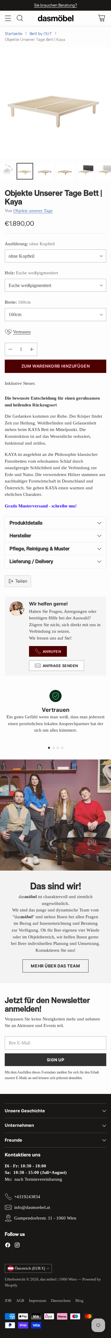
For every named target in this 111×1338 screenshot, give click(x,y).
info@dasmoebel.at (32, 1207)
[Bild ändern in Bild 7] (65, 171)
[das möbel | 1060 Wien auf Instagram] (17, 1246)
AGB (20, 1300)
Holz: (31, 272)
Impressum (37, 1300)
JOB (8, 1300)
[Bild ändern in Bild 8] (85, 171)
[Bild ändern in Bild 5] (25, 171)
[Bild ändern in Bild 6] (45, 171)
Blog (79, 1300)
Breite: (18, 302)
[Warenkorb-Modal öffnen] (101, 18)
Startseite (13, 33)
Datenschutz (61, 1300)
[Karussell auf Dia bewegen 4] (62, 748)
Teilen (21, 581)
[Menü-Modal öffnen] (8, 18)
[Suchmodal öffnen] (20, 18)
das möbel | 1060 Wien (58, 1279)
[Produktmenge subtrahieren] (10, 349)
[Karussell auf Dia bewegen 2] (53, 748)
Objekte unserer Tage (33, 210)
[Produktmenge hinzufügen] (31, 349)
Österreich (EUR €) (30, 1268)
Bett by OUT (41, 33)
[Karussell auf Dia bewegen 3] (58, 748)
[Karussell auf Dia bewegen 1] (49, 748)
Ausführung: (30, 243)
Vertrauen (22, 331)
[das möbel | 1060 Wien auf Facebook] (7, 1246)
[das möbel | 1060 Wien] (55, 18)
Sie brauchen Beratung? (55, 5)
